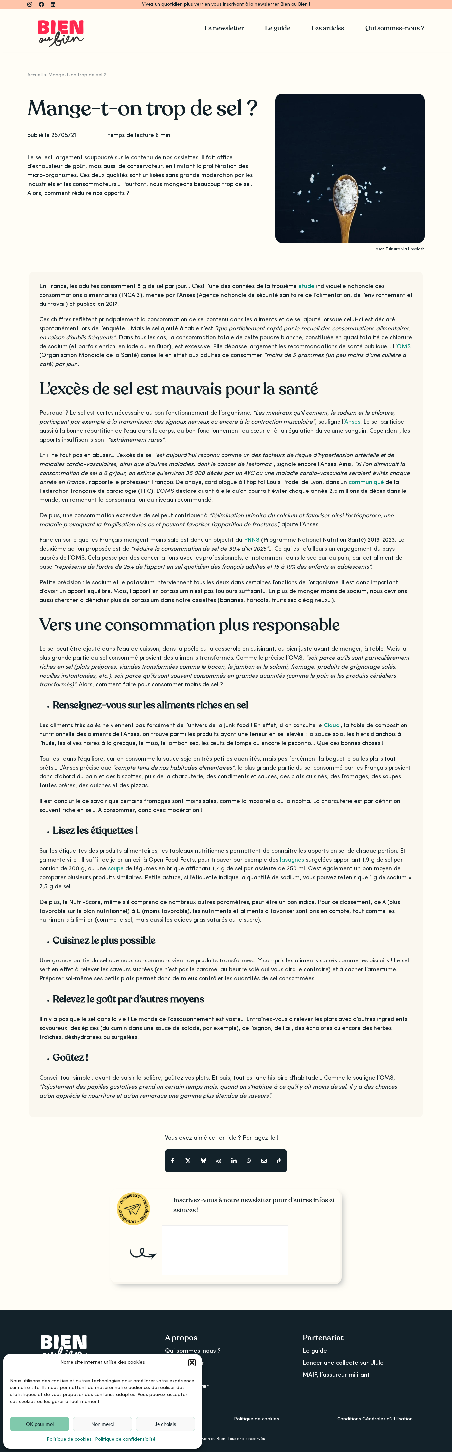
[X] (188, 1160)
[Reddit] (219, 1160)
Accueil (35, 75)
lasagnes (292, 860)
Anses (352, 422)
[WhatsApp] (248, 1160)
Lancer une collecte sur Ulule (343, 1363)
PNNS (251, 540)
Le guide (315, 1351)
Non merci (102, 1424)
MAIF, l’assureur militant (336, 1375)
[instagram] (29, 4)
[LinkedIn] (234, 1160)
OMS (404, 347)
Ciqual (332, 725)
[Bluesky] (203, 1160)
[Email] (264, 1160)
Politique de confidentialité (125, 1439)
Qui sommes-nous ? (193, 1351)
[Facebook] (173, 1160)
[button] (192, 1362)
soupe (116, 869)
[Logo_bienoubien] (61, 23)
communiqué (366, 482)
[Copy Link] (279, 1160)
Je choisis (165, 1424)
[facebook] (41, 4)
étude (306, 286)
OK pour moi (40, 1424)
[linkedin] (53, 4)
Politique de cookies (69, 1439)
